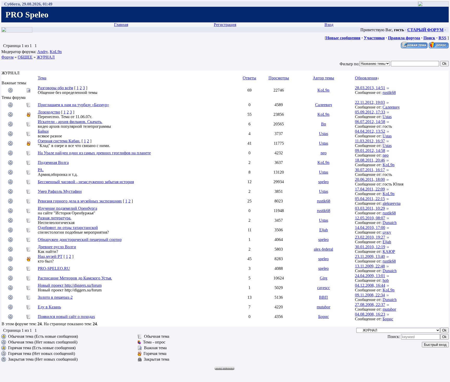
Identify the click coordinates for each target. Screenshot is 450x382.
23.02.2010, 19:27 (370, 237)
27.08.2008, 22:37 (370, 304)
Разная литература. (54, 218)
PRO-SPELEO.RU (54, 268)
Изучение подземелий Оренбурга (67, 208)
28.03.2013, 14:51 (370, 88)
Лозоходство (49, 112)
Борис (323, 316)
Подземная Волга (53, 162)
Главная (121, 24)
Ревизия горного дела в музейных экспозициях (80, 201)
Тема (42, 78)
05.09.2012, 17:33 (370, 112)
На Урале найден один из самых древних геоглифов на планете (94, 153)
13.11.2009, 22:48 (370, 266)
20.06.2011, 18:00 (370, 179)
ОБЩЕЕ (25, 57)
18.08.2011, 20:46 (370, 160)
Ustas (387, 116)
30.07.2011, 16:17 (370, 170)
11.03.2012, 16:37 (370, 141)
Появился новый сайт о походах (66, 316)
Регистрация (225, 24)
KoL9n (56, 51)
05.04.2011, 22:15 (370, 198)
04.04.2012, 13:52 (370, 131)
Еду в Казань (49, 307)
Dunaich (390, 222)
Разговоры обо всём (55, 88)
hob (386, 280)
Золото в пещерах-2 (55, 297)
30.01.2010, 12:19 (370, 247)
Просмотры (278, 78)
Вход (328, 24)
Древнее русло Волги (57, 247)
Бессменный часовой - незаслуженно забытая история (86, 182)
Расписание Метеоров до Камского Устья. (75, 278)
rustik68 (389, 92)
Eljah (323, 230)
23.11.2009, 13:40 (370, 256)
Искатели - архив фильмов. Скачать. (70, 121)
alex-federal (323, 249)
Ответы (249, 78)
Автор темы (323, 78)
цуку (387, 232)
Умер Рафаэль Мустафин (60, 191)
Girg (323, 278)
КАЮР (389, 251)
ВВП (323, 297)
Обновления (366, 78)
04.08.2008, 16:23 (370, 314)
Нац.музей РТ (50, 256)
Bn (323, 124)
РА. (41, 170)
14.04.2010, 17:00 (370, 227)
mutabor (323, 307)
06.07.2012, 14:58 (370, 121)
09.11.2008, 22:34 (370, 295)
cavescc (323, 287)
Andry (42, 51)
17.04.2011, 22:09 (370, 189)
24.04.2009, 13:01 (370, 275)
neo (324, 153)
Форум (7, 57)
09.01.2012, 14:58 (370, 150)
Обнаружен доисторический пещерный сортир (80, 239)
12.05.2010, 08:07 (370, 218)
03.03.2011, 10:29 (370, 208)
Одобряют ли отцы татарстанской (68, 227)
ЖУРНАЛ (46, 57)
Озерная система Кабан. (59, 141)
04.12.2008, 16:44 (370, 285)
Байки (43, 131)
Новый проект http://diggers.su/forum (70, 285)
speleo (323, 182)
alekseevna (392, 203)
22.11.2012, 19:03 (370, 102)
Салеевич (323, 105)
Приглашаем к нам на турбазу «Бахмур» (73, 105)
